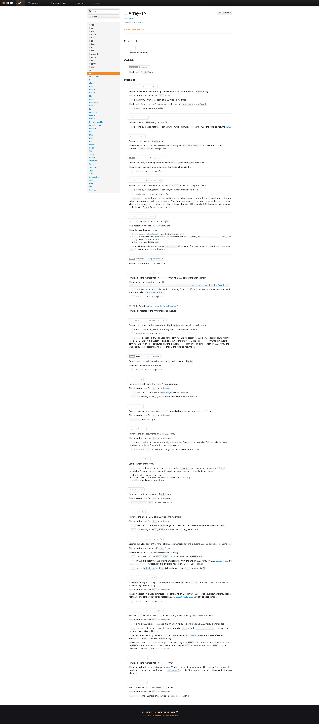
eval (93, 31)
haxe (93, 37)
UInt (91, 174)
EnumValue (93, 102)
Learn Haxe (80, 3)
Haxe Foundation (154, 716)
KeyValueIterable (96, 122)
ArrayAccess (94, 76)
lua (92, 50)
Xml (90, 186)
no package (128, 18)
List (90, 131)
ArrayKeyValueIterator (165, 306)
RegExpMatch (139, 22)
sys (92, 67)
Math (91, 138)
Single (91, 148)
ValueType (93, 180)
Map (91, 135)
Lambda (92, 128)
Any (90, 70)
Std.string (135, 285)
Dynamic (92, 93)
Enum (91, 99)
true (193, 127)
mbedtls (95, 54)
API (20, 3)
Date (91, 86)
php (93, 60)
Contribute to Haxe (171, 716)
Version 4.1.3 (34, 3)
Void (91, 183)
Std (90, 151)
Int (90, 109)
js (92, 47)
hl (92, 41)
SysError (92, 167)
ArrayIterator (153, 259)
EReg (91, 96)
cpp (92, 25)
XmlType (92, 190)
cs (92, 28)
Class (91, 83)
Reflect (92, 144)
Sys (90, 164)
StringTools (93, 161)
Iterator (92, 118)
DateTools (93, 89)
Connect (97, 3)
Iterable (92, 115)
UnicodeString (94, 177)
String (91, 154)
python (94, 63)
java (93, 44)
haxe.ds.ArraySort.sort (184, 597)
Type (91, 170)
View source (226, 12)
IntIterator (93, 112)
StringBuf (93, 157)
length (190, 104)
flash (93, 34)
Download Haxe (58, 3)
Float (91, 106)
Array (91, 73)
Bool (91, 80)
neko (93, 57)
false (228, 127)
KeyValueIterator (96, 125)
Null (90, 141)
